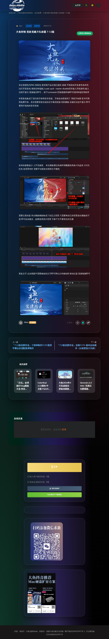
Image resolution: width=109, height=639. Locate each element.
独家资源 (37, 26)
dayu (26, 322)
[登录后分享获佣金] (83, 323)
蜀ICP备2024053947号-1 (75, 631)
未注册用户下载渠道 (54, 494)
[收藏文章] (78, 323)
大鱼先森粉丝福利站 (25, 13)
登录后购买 (55, 488)
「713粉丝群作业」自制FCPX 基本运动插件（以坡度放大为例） (77, 346)
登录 (79, 5)
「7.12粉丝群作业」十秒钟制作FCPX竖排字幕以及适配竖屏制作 (32, 346)
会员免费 (37, 13)
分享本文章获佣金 (84, 33)
